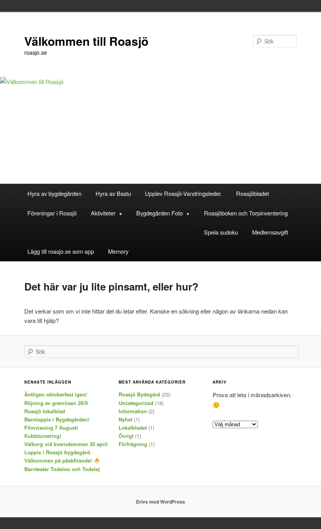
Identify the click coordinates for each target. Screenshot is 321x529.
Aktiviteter (103, 213)
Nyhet (125, 419)
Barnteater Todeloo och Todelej (62, 469)
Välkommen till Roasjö (86, 40)
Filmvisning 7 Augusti (51, 427)
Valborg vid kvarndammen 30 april (66, 444)
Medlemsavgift (270, 232)
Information (133, 411)
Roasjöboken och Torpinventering (246, 213)
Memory (118, 251)
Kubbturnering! (42, 435)
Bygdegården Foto (159, 213)
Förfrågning (133, 444)
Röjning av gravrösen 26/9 (56, 403)
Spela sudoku (221, 232)
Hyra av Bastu (113, 193)
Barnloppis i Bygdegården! (56, 419)
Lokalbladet (133, 427)
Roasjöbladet (252, 193)
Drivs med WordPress (160, 501)
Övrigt (126, 435)
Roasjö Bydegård (139, 394)
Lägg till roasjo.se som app (60, 251)
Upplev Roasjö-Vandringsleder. (183, 193)
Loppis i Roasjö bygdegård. (58, 452)
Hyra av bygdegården (54, 193)
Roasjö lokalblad (44, 411)
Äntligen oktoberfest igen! (55, 394)
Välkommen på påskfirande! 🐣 (62, 460)
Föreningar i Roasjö (52, 213)
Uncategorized (136, 403)
